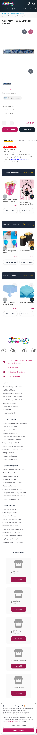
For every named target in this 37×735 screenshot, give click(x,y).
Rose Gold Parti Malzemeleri (13, 529)
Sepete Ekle (9, 130)
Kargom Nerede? (14, 376)
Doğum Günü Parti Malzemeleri (14, 423)
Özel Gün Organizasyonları (12, 449)
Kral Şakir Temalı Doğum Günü (14, 492)
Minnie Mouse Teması (10, 476)
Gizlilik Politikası (8, 390)
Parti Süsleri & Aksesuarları (12, 446)
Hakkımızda (7, 410)
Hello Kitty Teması (9, 516)
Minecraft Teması (9, 486)
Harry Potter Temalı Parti (12, 483)
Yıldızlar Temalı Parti (10, 526)
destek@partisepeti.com (20, 159)
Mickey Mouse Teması (10, 473)
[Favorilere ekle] (30, 31)
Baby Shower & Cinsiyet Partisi (13, 436)
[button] (28, 172)
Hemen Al (27, 130)
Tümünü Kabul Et (19, 730)
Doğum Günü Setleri (10, 459)
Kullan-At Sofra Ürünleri (11, 440)
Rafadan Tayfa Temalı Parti (12, 542)
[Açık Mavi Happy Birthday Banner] (7, 84)
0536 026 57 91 (13, 367)
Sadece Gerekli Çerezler (18, 725)
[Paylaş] (24, 31)
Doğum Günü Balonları (11, 499)
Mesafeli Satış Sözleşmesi (12, 387)
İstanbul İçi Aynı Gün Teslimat (13, 400)
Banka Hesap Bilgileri (10, 406)
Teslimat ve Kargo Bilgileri (12, 397)
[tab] (8, 140)
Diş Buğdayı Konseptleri (11, 539)
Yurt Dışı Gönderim (9, 403)
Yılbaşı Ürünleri (8, 453)
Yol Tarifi (18, 579)
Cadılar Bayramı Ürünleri (12, 536)
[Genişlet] (30, 71)
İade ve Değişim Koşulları (12, 393)
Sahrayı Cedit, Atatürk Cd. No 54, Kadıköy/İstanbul (20, 362)
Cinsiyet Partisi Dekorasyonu (13, 522)
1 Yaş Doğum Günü (9, 426)
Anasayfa (5, 13)
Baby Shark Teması (9, 509)
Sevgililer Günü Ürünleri (11, 532)
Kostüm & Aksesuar (9, 456)
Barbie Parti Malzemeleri (11, 519)
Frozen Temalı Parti (9, 479)
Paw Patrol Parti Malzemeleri (13, 496)
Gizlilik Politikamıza (12, 721)
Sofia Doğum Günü (9, 513)
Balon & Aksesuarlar (10, 433)
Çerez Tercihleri (8, 413)
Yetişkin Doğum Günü (10, 443)
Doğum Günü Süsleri (10, 430)
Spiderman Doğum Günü (12, 489)
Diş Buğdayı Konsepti (18, 13)
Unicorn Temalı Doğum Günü (13, 469)
